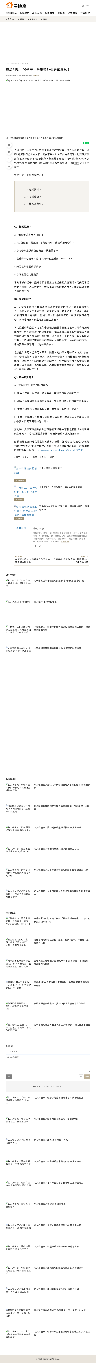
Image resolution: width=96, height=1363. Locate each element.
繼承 (22, 19)
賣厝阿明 (36, 75)
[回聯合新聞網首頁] (9, 5)
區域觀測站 (10, 13)
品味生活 (37, 13)
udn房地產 (15, 63)
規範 (9, 1076)
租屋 (18, 457)
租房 (35, 457)
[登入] (83, 6)
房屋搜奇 (24, 13)
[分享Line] (9, 152)
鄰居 (52, 457)
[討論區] (9, 159)
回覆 (87, 1076)
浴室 (45, 19)
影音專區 (73, 13)
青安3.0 (11, 19)
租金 (27, 457)
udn (7, 63)
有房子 (61, 13)
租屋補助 (33, 19)
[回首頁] (16, 5)
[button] (87, 5)
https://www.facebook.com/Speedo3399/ (58, 450)
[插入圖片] (81, 1076)
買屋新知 (85, 13)
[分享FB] (9, 145)
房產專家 (50, 13)
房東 (44, 457)
